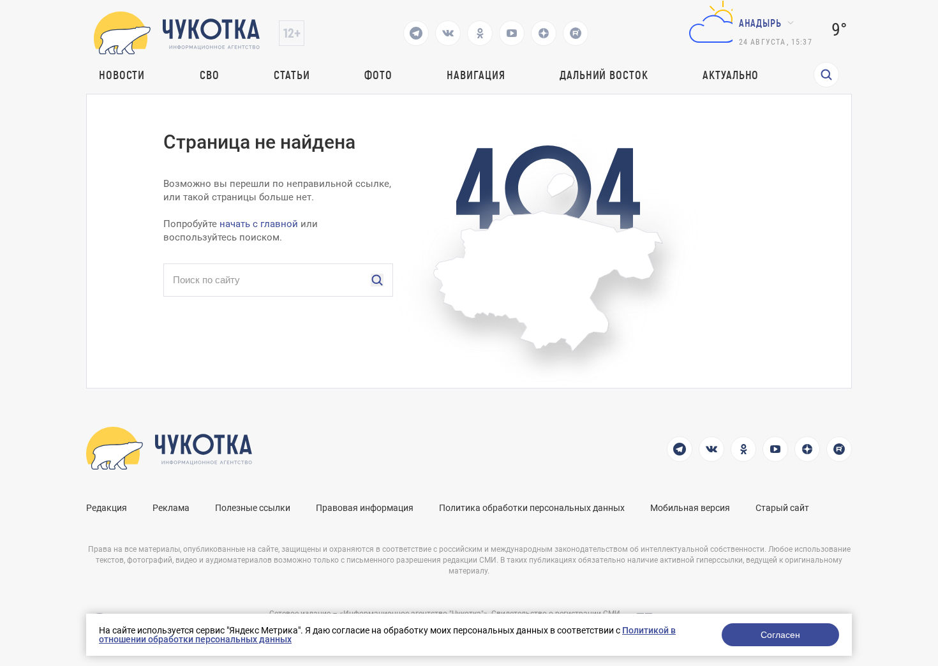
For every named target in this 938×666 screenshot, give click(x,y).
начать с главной (259, 224)
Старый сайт (782, 507)
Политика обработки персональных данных (532, 507)
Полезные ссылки (252, 507)
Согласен (780, 635)
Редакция (106, 507)
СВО (210, 75)
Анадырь (760, 23)
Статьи (291, 75)
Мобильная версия (690, 507)
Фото (378, 75)
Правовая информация (364, 507)
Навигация (476, 75)
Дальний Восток (604, 75)
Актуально (731, 75)
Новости (122, 75)
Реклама (171, 507)
